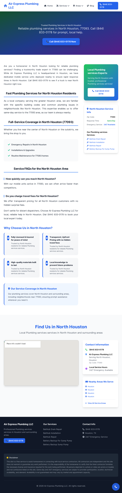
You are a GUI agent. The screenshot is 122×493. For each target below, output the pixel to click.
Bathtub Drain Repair (97, 139)
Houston (91, 386)
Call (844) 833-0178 (102, 92)
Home (50, 6)
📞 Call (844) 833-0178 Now (61, 41)
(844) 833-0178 (106, 5)
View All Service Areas (97, 403)
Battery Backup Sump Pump (56, 444)
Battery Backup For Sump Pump (101, 149)
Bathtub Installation (96, 142)
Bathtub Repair (95, 146)
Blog (92, 6)
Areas (78, 6)
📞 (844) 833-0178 (14, 440)
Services (63, 6)
